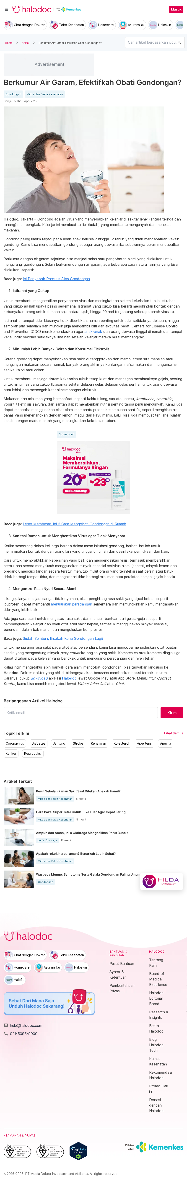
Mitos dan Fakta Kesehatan (45, 94)
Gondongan (13, 94)
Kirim (172, 713)
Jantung (59, 743)
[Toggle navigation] (6, 9)
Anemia (165, 743)
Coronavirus (15, 743)
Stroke (78, 743)
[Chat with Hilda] (161, 881)
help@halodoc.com (23, 1025)
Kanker (11, 753)
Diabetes (38, 743)
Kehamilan (98, 743)
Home (9, 43)
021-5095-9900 (20, 1033)
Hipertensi (144, 743)
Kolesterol (121, 743)
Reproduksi (33, 753)
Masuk (176, 9)
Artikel (25, 43)
